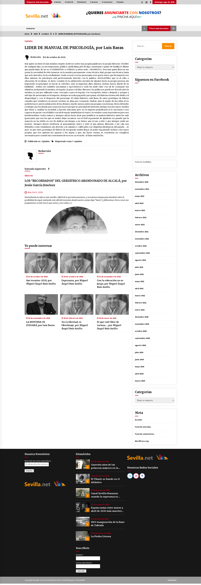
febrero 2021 (140, 302)
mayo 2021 (139, 281)
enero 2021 (140, 310)
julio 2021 (139, 267)
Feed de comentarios (144, 434)
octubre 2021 (141, 246)
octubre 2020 (141, 331)
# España (120, 2)
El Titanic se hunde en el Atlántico (105, 481)
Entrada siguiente (35, 168)
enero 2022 (140, 224)
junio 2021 (139, 274)
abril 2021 (139, 288)
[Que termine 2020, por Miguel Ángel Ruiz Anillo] (41, 263)
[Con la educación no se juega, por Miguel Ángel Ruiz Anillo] (112, 263)
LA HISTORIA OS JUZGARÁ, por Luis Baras (40, 324)
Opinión (29, 41)
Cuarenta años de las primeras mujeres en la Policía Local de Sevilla (104, 466)
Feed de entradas (143, 427)
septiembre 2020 (142, 338)
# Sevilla (57, 2)
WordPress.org (142, 441)
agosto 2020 (140, 345)
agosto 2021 (140, 260)
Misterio (29, 175)
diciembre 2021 (141, 231)
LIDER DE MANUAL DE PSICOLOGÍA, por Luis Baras (74, 47)
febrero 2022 (140, 217)
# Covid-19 (69, 2)
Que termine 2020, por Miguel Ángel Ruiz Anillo (41, 282)
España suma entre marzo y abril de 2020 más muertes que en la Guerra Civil (107, 509)
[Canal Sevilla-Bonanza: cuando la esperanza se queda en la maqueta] (83, 493)
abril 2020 (139, 373)
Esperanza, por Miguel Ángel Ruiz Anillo (75, 282)
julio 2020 (139, 352)
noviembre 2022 (142, 189)
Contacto (30, 28)
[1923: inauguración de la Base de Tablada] (83, 521)
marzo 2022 (140, 210)
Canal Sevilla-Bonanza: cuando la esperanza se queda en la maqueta (104, 495)
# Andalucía (81, 2)
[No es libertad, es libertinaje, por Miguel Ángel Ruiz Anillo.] (76, 304)
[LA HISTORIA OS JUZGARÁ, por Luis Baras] (41, 304)
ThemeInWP (80, 580)
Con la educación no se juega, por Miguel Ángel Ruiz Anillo (111, 283)
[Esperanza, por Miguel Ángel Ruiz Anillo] (76, 263)
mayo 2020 (139, 366)
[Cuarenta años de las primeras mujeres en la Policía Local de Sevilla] (83, 464)
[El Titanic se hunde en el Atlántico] (83, 478)
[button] (144, 28)
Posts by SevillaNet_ (143, 162)
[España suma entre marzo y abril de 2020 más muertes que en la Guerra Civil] (83, 507)
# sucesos (94, 2)
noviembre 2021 (142, 239)
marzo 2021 (140, 295)
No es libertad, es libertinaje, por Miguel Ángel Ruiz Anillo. (75, 325)
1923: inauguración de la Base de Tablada (108, 524)
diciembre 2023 (141, 182)
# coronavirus (107, 2)
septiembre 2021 (142, 253)
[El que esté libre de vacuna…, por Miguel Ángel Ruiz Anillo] (112, 304)
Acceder (138, 420)
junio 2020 (139, 359)
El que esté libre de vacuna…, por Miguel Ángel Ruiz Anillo (109, 325)
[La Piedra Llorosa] (83, 536)
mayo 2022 (139, 196)
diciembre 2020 (141, 317)
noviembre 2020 (142, 324)
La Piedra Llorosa (101, 536)
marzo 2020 (140, 381)
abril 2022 (139, 203)
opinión (78, 141)
